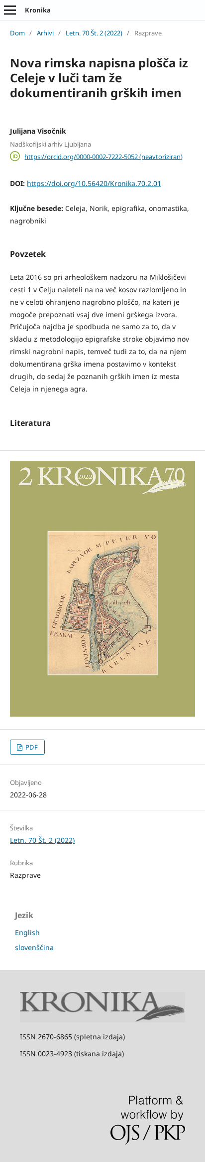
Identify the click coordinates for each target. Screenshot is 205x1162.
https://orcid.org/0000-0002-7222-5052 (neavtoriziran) (103, 156)
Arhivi (45, 32)
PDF (31, 747)
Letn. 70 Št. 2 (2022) (94, 32)
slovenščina (34, 947)
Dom (17, 32)
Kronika (38, 9)
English (27, 932)
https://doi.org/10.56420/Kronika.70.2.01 (94, 183)
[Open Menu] (10, 10)
